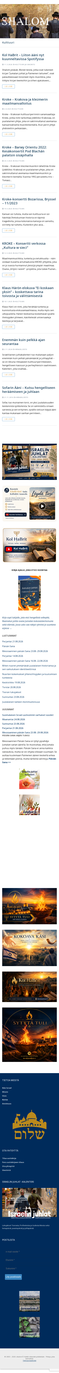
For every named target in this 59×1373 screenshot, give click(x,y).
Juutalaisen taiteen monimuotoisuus (21, 701)
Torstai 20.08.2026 (11, 687)
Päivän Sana (8, 646)
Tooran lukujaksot (11, 692)
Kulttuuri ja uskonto (25, 64)
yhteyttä (10, 1166)
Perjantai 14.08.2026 (12, 655)
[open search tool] (50, 21)
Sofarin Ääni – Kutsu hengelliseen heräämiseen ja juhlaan (28, 390)
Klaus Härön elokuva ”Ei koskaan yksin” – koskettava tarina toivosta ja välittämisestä (28, 292)
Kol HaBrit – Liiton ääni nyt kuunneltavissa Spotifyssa (23, 57)
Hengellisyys (21, 349)
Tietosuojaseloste (29, 1360)
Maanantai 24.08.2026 (13, 719)
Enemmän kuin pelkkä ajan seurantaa (23, 342)
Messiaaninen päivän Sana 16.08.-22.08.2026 (25, 660)
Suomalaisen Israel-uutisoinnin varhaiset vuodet (28, 715)
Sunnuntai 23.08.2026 (13, 696)
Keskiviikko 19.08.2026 (13, 682)
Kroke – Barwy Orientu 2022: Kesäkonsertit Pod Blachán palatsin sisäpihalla (24, 151)
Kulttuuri (18, 109)
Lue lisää (8, 86)
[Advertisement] (29, 850)
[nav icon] (55, 21)
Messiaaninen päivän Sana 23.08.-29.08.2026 (25, 651)
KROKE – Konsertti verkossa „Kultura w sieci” (24, 245)
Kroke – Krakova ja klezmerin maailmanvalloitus (25, 101)
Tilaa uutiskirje (9, 1158)
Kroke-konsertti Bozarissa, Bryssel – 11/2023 (29, 201)
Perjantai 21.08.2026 (12, 641)
